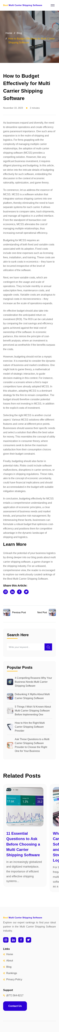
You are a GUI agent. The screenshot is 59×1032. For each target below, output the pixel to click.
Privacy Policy (14, 979)
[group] (25, 835)
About (9, 960)
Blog (19, 33)
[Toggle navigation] (52, 5)
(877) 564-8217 (14, 995)
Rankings (11, 973)
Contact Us (15, 1006)
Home (9, 33)
